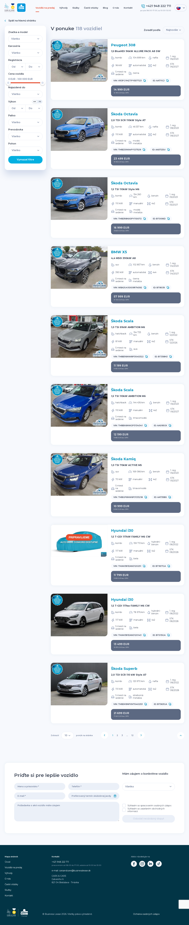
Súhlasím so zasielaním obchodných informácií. (146, 810)
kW (34, 102)
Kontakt (128, 8)
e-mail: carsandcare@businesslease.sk (71, 870)
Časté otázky (91, 8)
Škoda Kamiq (123, 459)
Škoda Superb (124, 668)
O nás (116, 8)
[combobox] (89, 796)
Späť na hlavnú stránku (22, 20)
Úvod (7, 862)
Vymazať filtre (25, 159)
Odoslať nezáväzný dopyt (148, 818)
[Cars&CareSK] (134, 864)
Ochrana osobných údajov (146, 914)
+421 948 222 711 (60, 862)
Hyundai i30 (122, 530)
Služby (75, 8)
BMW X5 (119, 252)
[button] (144, 80)
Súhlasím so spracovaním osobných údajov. (150, 805)
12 (132, 735)
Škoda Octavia (124, 114)
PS (40, 102)
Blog (105, 8)
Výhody (63, 8)
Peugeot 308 (123, 45)
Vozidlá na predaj (45, 8)
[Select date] (115, 796)
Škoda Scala (122, 321)
